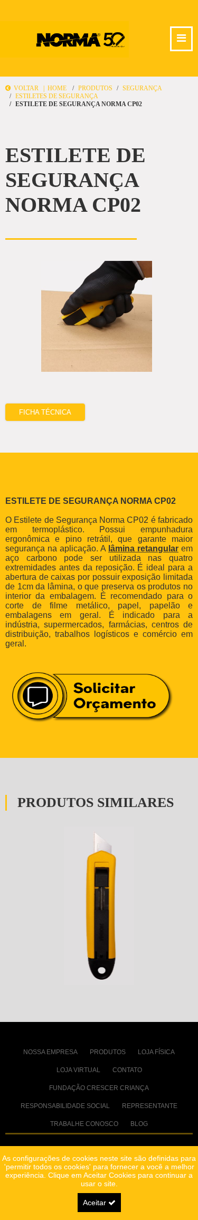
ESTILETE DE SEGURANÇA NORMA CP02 (78, 104)
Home (57, 88)
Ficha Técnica (45, 412)
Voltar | (29, 88)
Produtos (95, 88)
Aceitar (95, 1202)
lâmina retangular (143, 548)
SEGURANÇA (142, 88)
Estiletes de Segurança (56, 96)
